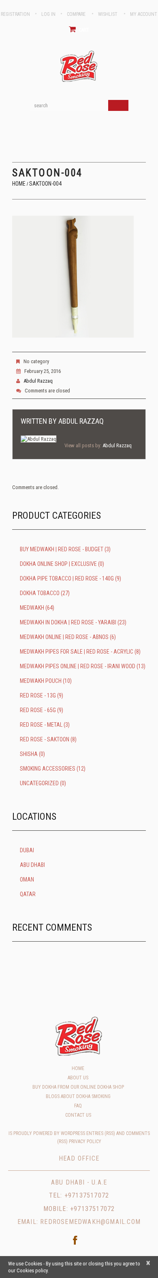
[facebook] (75, 1240)
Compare (76, 14)
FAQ (78, 1106)
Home (19, 183)
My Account (143, 14)
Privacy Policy (85, 1141)
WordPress (73, 1133)
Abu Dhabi (32, 865)
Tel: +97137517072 (79, 1195)
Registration (15, 14)
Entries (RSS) (100, 1133)
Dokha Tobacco (40, 593)
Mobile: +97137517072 (79, 1209)
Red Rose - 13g (38, 695)
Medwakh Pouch (41, 681)
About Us (78, 1078)
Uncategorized (39, 783)
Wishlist (107, 14)
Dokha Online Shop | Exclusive (58, 564)
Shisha (29, 754)
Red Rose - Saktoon (44, 739)
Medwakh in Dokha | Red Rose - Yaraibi (68, 622)
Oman (27, 879)
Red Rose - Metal (41, 724)
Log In (48, 14)
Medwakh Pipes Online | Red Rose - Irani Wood (77, 666)
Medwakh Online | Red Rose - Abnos (64, 637)
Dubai (27, 850)
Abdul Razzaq (38, 381)
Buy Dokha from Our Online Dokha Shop (78, 1087)
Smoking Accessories (47, 768)
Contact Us (78, 1115)
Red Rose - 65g (38, 710)
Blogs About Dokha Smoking (78, 1096)
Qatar (28, 894)
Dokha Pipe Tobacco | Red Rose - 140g (67, 578)
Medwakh (32, 607)
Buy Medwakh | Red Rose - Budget (61, 549)
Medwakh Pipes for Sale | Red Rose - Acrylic (76, 651)
